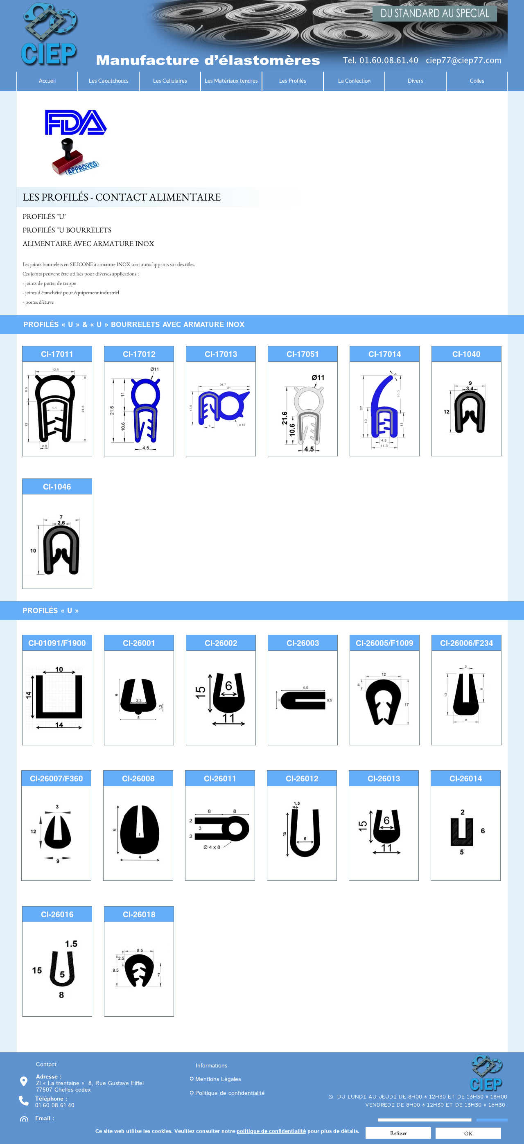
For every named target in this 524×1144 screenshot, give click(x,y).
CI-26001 (139, 642)
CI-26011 (220, 778)
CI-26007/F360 (56, 778)
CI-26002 (221, 642)
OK (468, 1133)
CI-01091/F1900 (57, 642)
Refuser (398, 1133)
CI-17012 (139, 353)
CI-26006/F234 (466, 642)
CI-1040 (466, 353)
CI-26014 (465, 778)
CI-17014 (384, 353)
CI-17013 (221, 353)
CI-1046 (57, 486)
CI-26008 (138, 778)
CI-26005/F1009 (384, 642)
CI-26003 (303, 642)
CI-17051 (303, 353)
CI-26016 (57, 914)
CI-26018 (139, 914)
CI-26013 (384, 778)
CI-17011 (57, 353)
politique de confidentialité (271, 1131)
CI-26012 (302, 778)
